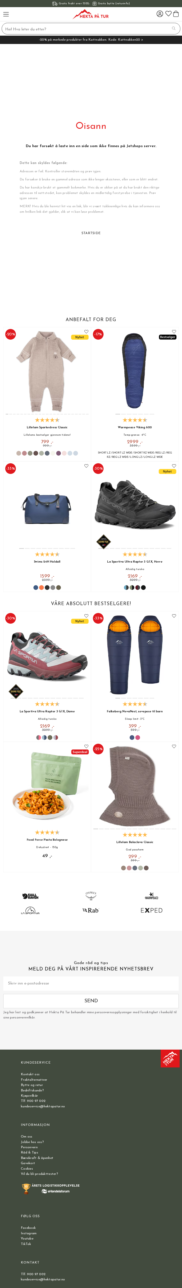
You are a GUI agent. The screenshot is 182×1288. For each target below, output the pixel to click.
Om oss (26, 1136)
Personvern (29, 1147)
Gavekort (28, 1163)
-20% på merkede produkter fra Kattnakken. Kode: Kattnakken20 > (91, 40)
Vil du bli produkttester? (39, 1174)
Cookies (27, 1169)
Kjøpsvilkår (29, 1096)
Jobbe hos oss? (32, 1142)
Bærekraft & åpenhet (37, 1158)
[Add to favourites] (86, 332)
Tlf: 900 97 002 (33, 1101)
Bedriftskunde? (32, 1090)
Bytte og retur (32, 1085)
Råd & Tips (29, 1152)
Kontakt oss (30, 1074)
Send (91, 1001)
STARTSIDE (91, 233)
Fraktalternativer (34, 1080)
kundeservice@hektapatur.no (43, 1106)
